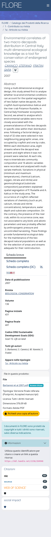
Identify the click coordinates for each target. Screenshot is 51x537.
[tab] (41, 267)
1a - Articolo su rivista (16, 29)
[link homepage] (13, 5)
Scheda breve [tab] (15, 255)
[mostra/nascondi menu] (48, 5)
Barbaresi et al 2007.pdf (15, 385)
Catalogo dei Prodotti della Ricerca (30, 23)
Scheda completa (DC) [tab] (20, 267)
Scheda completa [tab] (17, 261)
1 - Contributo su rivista (17, 26)
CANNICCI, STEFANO (18, 65)
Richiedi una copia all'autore (22, 413)
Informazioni (14, 443)
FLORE (5, 23)
